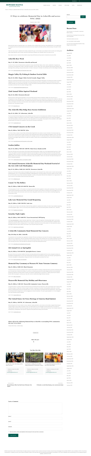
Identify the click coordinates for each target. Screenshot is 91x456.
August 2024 (69, 111)
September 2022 (70, 166)
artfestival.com (17, 179)
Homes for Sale (46, 5)
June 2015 (69, 373)
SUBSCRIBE (71, 22)
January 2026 (69, 70)
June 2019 (69, 260)
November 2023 (70, 132)
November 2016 (70, 332)
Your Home (66, 5)
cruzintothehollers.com (18, 196)
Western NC (35, 332)
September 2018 (70, 279)
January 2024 (69, 127)
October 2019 (69, 250)
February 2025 (70, 96)
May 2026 (69, 60)
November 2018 (70, 274)
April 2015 (69, 378)
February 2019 (70, 267)
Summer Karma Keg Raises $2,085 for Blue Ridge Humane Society (75, 44)
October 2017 (69, 305)
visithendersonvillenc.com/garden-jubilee (22, 159)
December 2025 (70, 72)
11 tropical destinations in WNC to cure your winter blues (53, 364)
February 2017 (69, 325)
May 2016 (69, 346)
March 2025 (69, 94)
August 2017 (69, 310)
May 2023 (69, 147)
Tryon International (14, 220)
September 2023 (70, 137)
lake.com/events (17, 276)
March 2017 (69, 322)
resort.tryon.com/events (19, 227)
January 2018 (69, 298)
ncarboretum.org (17, 123)
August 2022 (69, 168)
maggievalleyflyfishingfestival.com (21, 87)
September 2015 (70, 366)
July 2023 (69, 142)
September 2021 (70, 195)
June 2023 (69, 144)
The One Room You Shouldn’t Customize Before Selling (75, 32)
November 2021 (70, 190)
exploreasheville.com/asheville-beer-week (22, 70)
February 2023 (70, 154)
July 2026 (69, 55)
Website (10, 426)
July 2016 (69, 342)
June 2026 (69, 58)
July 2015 (68, 370)
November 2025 (70, 75)
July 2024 (69, 113)
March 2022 (69, 180)
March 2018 (69, 293)
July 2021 (68, 200)
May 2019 (69, 262)
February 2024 (70, 125)
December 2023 (70, 130)
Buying (54, 5)
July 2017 (68, 313)
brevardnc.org (16, 106)
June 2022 (69, 173)
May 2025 (69, 89)
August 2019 (69, 255)
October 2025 (69, 77)
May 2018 (69, 289)
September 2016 (70, 337)
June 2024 (69, 115)
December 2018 (70, 272)
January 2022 (69, 185)
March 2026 (69, 65)
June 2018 (69, 286)
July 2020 (69, 228)
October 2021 (69, 192)
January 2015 (69, 385)
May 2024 (69, 118)
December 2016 (70, 330)
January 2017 (69, 327)
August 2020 (69, 226)
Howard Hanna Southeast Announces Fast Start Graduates (75, 36)
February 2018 (70, 296)
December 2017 (70, 301)
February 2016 (70, 354)
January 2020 (69, 243)
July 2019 (69, 257)
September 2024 (70, 108)
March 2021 (69, 209)
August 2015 (69, 368)
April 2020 (69, 236)
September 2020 (70, 224)
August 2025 (69, 82)
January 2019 (69, 269)
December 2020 (70, 216)
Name (10, 416)
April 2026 (69, 62)
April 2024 (69, 120)
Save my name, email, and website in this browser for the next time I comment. (27, 431)
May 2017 (69, 317)
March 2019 (69, 265)
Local (73, 5)
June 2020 (69, 231)
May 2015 (69, 375)
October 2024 (69, 106)
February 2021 (69, 212)
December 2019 (70, 245)
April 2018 (69, 291)
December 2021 (70, 188)
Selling (60, 5)
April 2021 (69, 207)
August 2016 (69, 339)
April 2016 (69, 349)
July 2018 (69, 284)
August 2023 (69, 139)
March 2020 (69, 238)
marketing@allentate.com (12, 372)
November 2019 (70, 248)
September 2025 (70, 79)
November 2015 (70, 361)
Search (68, 14)
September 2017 (70, 308)
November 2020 (70, 219)
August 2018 (69, 281)
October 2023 (69, 135)
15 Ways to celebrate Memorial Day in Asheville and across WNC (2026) (35, 17)
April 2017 (69, 320)
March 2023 (69, 151)
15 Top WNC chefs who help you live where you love (14, 364)
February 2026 (70, 67)
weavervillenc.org (17, 295)
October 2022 (69, 163)
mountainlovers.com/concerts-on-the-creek (23, 141)
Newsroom (79, 5)
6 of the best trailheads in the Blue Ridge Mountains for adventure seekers (34, 364)
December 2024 (70, 101)
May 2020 (69, 233)
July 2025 (69, 84)
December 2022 (70, 159)
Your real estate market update (73, 41)
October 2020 (69, 221)
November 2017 (70, 303)
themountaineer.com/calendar (20, 259)
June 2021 (69, 202)
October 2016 (69, 334)
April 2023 (69, 149)
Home (6, 9)
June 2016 (69, 344)
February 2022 (70, 183)
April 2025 (69, 91)
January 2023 (69, 156)
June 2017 (69, 315)
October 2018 (69, 277)
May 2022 (69, 176)
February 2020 (70, 240)
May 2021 (69, 204)
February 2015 (70, 382)
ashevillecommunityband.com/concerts (22, 244)
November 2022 (70, 161)
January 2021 (69, 214)
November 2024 (70, 103)
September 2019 (70, 253)
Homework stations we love (72, 38)
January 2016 (69, 356)
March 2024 (69, 123)
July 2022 (69, 171)
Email (9, 421)
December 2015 (70, 358)
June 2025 (69, 87)
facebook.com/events (18, 210)
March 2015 (69, 380)
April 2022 (69, 178)
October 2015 (69, 363)
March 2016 (69, 351)
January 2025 (69, 99)
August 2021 (69, 197)
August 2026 (69, 53)
